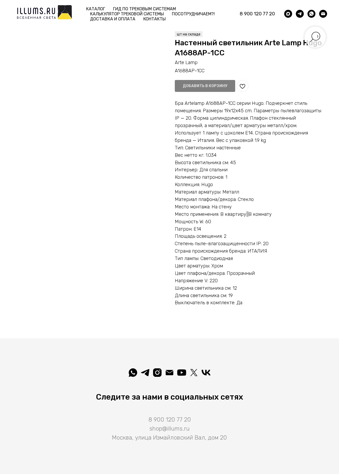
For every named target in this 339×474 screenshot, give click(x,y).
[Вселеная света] (206, 372)
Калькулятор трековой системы (127, 13)
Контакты (154, 18)
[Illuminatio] (181, 372)
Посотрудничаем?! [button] (193, 13)
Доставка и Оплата (112, 18)
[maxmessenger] (288, 14)
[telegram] (300, 14)
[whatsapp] (311, 14)
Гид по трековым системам (144, 8)
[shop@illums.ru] (323, 14)
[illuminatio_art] (157, 372)
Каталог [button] (95, 8)
